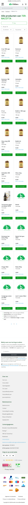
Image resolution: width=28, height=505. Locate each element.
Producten (7, 11)
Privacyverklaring (4, 365)
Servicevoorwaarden (14, 365)
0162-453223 (5, 439)
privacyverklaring (21, 358)
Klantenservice (6, 405)
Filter (14, 23)
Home (2, 11)
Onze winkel (5, 383)
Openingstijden (6, 385)
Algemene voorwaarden (10, 496)
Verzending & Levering (7, 411)
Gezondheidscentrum (7, 391)
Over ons (4, 380)
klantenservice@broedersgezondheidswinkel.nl (14, 442)
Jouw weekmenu (6, 397)
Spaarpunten (5, 420)
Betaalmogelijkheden (7, 414)
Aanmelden (14, 355)
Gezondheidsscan (6, 394)
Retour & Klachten (6, 417)
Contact (4, 408)
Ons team (4, 388)
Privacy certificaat (21, 499)
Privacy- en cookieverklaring (9, 499)
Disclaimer (20, 496)
